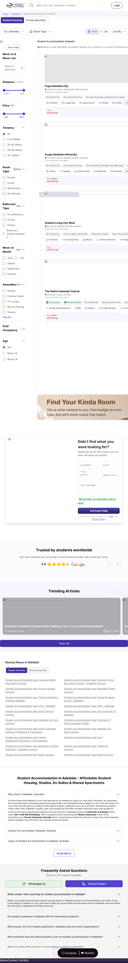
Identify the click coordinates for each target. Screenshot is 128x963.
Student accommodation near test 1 (83, 737)
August (11, 263)
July (21, 257)
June (10, 257)
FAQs (25, 960)
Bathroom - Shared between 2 (16, 233)
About (4, 960)
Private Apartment (36, 20)
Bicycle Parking (15, 306)
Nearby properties (37, 670)
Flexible (11, 273)
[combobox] (64, 5)
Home (5, 14)
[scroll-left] (109, 564)
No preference (15, 214)
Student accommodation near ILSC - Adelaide (30, 706)
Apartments (13, 188)
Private (11, 219)
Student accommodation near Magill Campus (88, 754)
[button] (82, 475)
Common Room (15, 296)
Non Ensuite (13, 193)
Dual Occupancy (10, 328)
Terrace (11, 312)
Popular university (16, 670)
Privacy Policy (99, 519)
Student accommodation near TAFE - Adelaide (89, 706)
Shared (11, 225)
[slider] (4, 90)
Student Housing (12, 20)
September (13, 268)
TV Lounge (13, 301)
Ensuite (11, 177)
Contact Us (15, 960)
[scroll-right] (117, 564)
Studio (10, 182)
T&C (111, 516)
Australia (16, 14)
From (52, 111)
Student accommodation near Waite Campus (29, 754)
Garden (11, 290)
